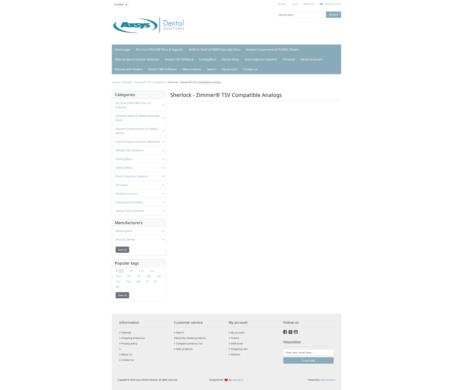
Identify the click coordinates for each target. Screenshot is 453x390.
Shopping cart (239, 349)
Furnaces (289, 59)
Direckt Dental (125, 239)
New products (191, 69)
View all (122, 249)
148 (148, 276)
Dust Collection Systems (261, 59)
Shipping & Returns (133, 338)
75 (147, 281)
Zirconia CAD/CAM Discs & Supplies (159, 49)
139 (138, 276)
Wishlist (235, 354)
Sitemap (126, 332)
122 (118, 276)
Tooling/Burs (207, 59)
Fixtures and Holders (128, 69)
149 (158, 276)
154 (128, 281)
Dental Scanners (311, 59)
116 (151, 271)
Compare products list (188, 343)
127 (128, 276)
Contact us (250, 69)
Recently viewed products (190, 338)
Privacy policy (129, 343)
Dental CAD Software (179, 59)
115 (141, 271)
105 (120, 270)
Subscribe (308, 360)
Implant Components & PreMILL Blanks (272, 49)
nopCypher (238, 379)
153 (118, 281)
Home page (122, 49)
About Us (126, 354)
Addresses (236, 343)
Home (115, 82)
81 (155, 281)
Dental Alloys (230, 59)
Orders (234, 338)
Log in (295, 3)
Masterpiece (124, 231)
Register (282, 3)
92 (117, 287)
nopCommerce (328, 379)
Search (333, 14)
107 (131, 271)
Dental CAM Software (162, 69)
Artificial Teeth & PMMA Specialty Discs (214, 49)
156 (138, 281)
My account (229, 69)
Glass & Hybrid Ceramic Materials (137, 59)
